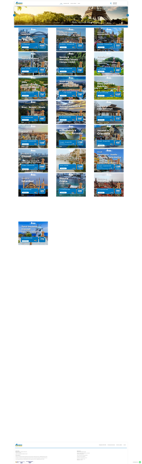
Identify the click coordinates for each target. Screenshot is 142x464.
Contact (79, 3)
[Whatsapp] (140, 462)
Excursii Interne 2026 (99, 26)
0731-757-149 (115, 4)
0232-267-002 (115, 2)
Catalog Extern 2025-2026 (102, 444)
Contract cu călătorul (73, 3)
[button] (14, 15)
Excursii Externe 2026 (43, 26)
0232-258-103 (115, 3)
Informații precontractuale (111, 444)
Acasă (61, 3)
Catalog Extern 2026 (66, 3)
